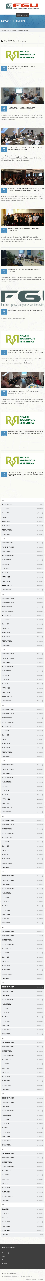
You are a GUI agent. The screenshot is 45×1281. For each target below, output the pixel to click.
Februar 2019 (22, 918)
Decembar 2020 (22, 820)
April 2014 (22, 1188)
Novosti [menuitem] (34, 1279)
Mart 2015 (22, 1136)
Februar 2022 (22, 752)
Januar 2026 (22, 534)
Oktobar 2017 (22, 995)
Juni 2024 (22, 624)
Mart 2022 (22, 748)
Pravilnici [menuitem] (4, 1263)
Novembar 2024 (22, 602)
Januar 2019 (22, 923)
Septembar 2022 (22, 722)
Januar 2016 (22, 1089)
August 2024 (22, 615)
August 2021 (22, 782)
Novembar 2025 (22, 547)
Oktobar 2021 (22, 773)
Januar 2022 (22, 756)
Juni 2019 (22, 901)
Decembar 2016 (22, 1042)
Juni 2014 (22, 1179)
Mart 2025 (22, 581)
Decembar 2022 (22, 709)
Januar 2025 (22, 590)
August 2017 (22, 1004)
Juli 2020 (22, 842)
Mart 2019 (22, 914)
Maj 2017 (22, 1017)
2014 (3, 1149)
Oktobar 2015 (22, 1106)
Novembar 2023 (22, 658)
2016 (3, 1038)
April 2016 (22, 1077)
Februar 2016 (22, 1085)
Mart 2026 (22, 526)
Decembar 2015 (22, 1098)
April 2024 (22, 632)
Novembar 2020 (22, 825)
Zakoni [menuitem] (4, 1256)
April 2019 (22, 910)
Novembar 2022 (22, 713)
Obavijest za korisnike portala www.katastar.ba (25, 310)
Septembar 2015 (22, 1111)
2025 (3, 539)
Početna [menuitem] (27, 1279)
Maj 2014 (22, 1183)
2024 (3, 594)
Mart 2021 (22, 803)
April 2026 (22, 521)
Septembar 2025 (22, 555)
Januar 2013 (22, 1235)
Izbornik (24, 15)
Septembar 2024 (22, 611)
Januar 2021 (22, 812)
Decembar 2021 (22, 765)
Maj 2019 (22, 906)
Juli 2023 (22, 675)
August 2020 (22, 837)
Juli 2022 (22, 731)
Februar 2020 (22, 863)
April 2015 (22, 1132)
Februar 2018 (22, 974)
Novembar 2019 (22, 880)
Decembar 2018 (22, 931)
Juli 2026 (22, 508)
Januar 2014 (22, 1200)
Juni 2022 (22, 735)
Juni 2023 (22, 679)
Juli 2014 (22, 1175)
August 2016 (22, 1059)
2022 (3, 705)
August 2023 (22, 671)
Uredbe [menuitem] (4, 1260)
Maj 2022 (22, 739)
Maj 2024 (22, 628)
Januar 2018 (22, 978)
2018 (3, 927)
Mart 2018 (22, 970)
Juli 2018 (22, 953)
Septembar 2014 (22, 1166)
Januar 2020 (22, 867)
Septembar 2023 (22, 667)
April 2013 (22, 1222)
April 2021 (22, 799)
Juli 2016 (22, 1064)
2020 (3, 816)
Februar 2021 (22, 807)
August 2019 (22, 893)
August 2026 (22, 504)
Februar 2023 (22, 696)
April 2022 (22, 743)
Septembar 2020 (22, 833)
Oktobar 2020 (22, 829)
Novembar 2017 (22, 991)
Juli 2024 (22, 620)
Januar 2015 (22, 1145)
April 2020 (22, 854)
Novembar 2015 (22, 1102)
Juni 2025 (22, 568)
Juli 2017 (22, 1008)
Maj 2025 (22, 573)
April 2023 (22, 688)
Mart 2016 (22, 1081)
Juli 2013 (22, 1209)
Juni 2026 (22, 513)
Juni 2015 (22, 1123)
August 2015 (22, 1115)
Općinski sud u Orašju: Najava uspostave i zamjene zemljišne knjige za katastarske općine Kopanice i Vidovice (26, 474)
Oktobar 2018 (22, 940)
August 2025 (22, 560)
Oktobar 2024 (22, 607)
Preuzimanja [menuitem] (5, 1253)
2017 (3, 983)
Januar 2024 (22, 645)
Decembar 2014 (22, 1153)
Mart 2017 (22, 1025)
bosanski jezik (5, 30)
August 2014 (22, 1170)
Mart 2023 (22, 692)
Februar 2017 (22, 1030)
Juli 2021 (22, 786)
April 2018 (22, 965)
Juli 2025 (22, 564)
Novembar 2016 (22, 1047)
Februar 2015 (22, 1141)
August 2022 (22, 726)
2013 (3, 1205)
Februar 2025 (22, 585)
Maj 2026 (22, 517)
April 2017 (22, 1021)
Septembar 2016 (22, 1055)
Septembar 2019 (22, 889)
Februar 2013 (22, 1230)
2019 (3, 872)
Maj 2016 (22, 1072)
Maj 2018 (22, 961)
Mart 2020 (22, 859)
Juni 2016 (22, 1068)
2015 (3, 1094)
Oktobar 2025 (22, 551)
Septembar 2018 (22, 944)
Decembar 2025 (22, 543)
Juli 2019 (22, 897)
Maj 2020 (22, 850)
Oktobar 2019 (22, 884)
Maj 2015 (22, 1128)
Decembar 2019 (22, 876)
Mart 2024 (22, 637)
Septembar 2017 (22, 1000)
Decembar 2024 (22, 598)
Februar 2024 (22, 641)
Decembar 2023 (22, 654)
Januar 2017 (22, 1034)
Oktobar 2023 (22, 662)
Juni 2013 (22, 1213)
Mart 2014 (22, 1192)
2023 (3, 650)
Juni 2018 (22, 957)
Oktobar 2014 (22, 1162)
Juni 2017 (22, 1012)
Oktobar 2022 (22, 718)
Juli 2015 (22, 1119)
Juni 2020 (22, 846)
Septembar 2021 (22, 778)
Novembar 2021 (22, 769)
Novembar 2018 (22, 936)
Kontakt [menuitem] (40, 1279)
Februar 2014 (22, 1196)
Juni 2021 (22, 790)
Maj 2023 (22, 684)
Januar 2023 (22, 701)
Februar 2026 (22, 530)
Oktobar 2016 (22, 1051)
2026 (3, 500)
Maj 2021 (22, 795)
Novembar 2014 (22, 1158)
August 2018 (22, 948)
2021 (3, 761)
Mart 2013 (22, 1226)
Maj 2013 (22, 1217)
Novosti (14, 30)
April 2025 (22, 577)
